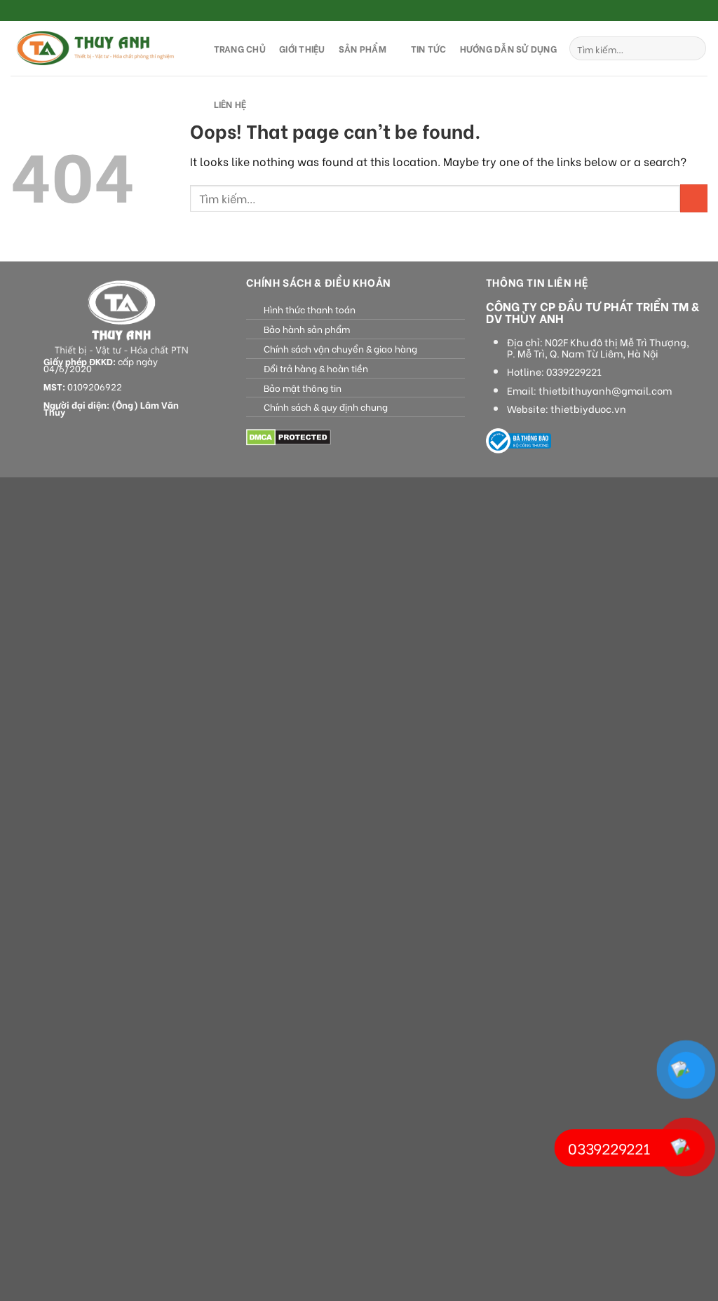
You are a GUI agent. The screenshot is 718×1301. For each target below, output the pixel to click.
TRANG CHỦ (240, 48)
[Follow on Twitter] (687, 11)
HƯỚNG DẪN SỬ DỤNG (508, 48)
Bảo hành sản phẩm (307, 328)
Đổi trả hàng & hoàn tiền (316, 368)
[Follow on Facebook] (660, 11)
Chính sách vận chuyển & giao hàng (340, 348)
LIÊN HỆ (230, 103)
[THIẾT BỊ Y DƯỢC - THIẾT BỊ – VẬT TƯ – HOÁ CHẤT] (98, 48)
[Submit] (693, 48)
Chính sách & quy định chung (326, 406)
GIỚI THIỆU (302, 48)
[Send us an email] (700, 11)
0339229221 (574, 372)
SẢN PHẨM (362, 48)
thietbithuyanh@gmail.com (605, 390)
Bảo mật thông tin (302, 387)
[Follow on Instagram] (674, 11)
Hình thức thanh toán (309, 309)
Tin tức (429, 48)
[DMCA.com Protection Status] (288, 436)
